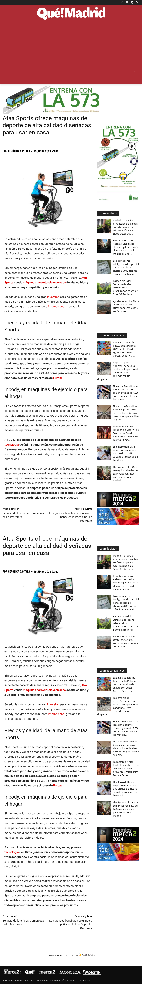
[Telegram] (132, 3)
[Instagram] (127, 3)
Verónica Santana (19, 151)
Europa (58, 378)
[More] (66, 159)
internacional (56, 306)
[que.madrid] (71, 13)
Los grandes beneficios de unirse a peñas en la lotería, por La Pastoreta (70, 517)
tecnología (11, 444)
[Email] (57, 159)
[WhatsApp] (32, 159)
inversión (53, 297)
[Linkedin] (49, 159)
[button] (135, 71)
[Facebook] (122, 3)
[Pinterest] (23, 159)
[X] (137, 3)
